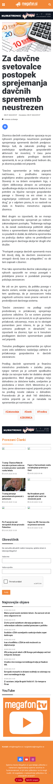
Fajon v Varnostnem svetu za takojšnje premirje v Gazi (39, 467)
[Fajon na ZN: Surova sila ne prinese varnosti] (39, 513)
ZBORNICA (26, 417)
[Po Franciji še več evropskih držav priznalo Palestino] (13, 513)
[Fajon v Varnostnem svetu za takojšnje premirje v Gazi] (39, 455)
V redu (19, 780)
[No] (49, 772)
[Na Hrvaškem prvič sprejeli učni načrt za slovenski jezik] (39, 484)
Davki (29, 411)
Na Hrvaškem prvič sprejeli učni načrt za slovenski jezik (37, 496)
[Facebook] (5, 126)
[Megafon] (26, 4)
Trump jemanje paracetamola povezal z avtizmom (13, 496)
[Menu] (3, 5)
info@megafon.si (16, 747)
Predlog (43, 411)
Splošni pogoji (32, 780)
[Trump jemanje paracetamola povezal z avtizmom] (13, 484)
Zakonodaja (13, 411)
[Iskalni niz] (49, 5)
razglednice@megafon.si (34, 747)
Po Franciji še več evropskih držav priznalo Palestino (13, 524)
